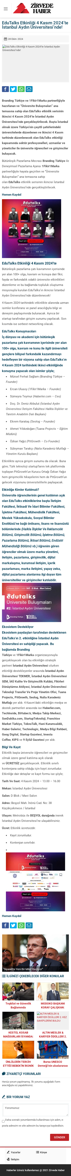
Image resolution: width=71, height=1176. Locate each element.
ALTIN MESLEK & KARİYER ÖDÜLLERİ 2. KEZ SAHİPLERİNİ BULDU (52, 1036)
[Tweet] (13, 89)
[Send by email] (29, 89)
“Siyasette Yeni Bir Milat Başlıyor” (23, 969)
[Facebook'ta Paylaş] (5, 89)
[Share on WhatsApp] (21, 89)
